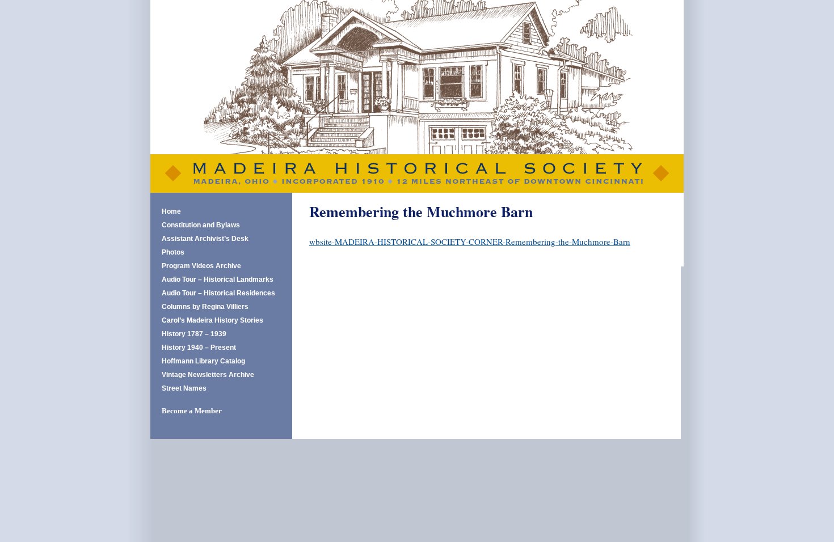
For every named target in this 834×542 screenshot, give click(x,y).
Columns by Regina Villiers (205, 307)
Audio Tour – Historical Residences (218, 293)
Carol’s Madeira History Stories (212, 320)
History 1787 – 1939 (194, 334)
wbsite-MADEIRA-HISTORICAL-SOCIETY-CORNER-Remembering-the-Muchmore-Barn (469, 241)
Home (171, 211)
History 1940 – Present (199, 348)
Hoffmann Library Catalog (203, 361)
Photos (173, 252)
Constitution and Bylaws (201, 225)
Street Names (184, 388)
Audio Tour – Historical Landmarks (217, 279)
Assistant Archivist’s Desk (205, 239)
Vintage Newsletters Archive (208, 375)
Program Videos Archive (201, 266)
